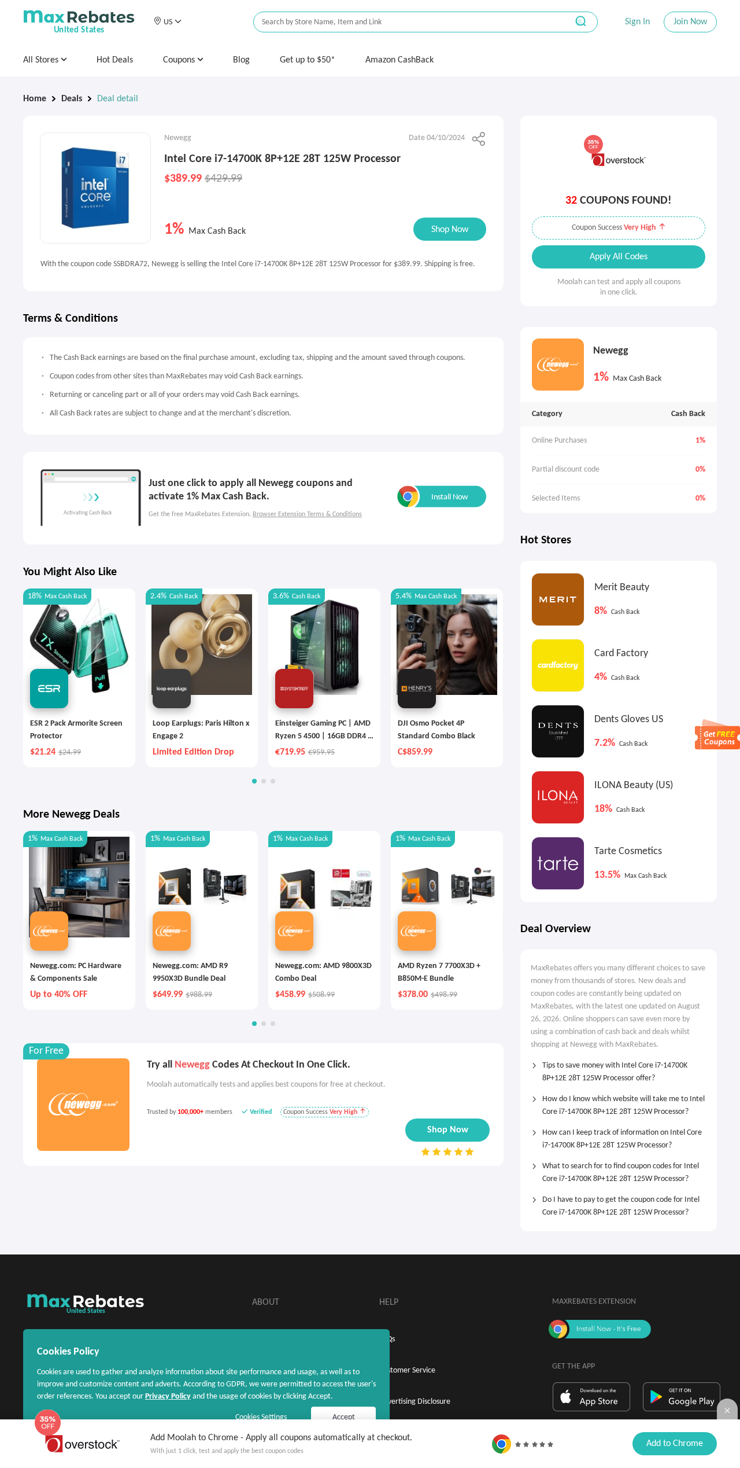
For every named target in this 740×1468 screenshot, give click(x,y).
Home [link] (34, 99)
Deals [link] (71, 99)
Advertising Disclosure (414, 1401)
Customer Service (407, 1370)
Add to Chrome (674, 1443)
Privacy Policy (168, 1396)
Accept (343, 1417)
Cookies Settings (261, 1417)
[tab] (618, 1068)
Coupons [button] (180, 60)
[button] (167, 22)
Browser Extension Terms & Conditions (307, 514)
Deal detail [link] (117, 99)
